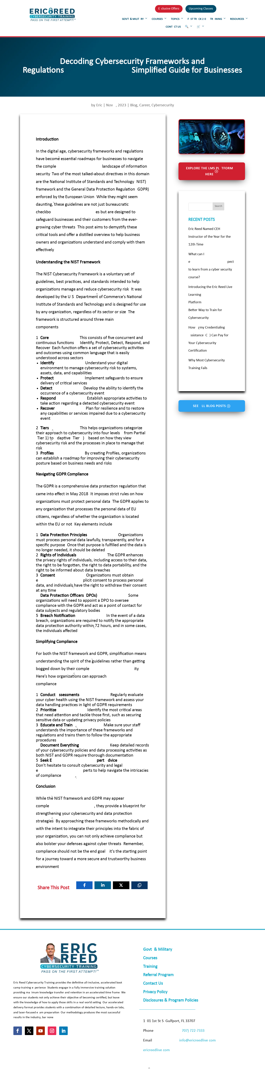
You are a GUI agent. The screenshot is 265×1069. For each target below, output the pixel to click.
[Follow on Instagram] (52, 1031)
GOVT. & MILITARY (133, 19)
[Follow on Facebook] (17, 1031)
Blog (133, 105)
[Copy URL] (139, 885)
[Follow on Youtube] (40, 1031)
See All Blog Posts (209, 406)
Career (144, 105)
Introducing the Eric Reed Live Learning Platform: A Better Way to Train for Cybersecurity (210, 302)
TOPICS (175, 19)
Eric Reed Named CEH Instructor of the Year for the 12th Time (209, 236)
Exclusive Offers (168, 8)
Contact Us (153, 983)
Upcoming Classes (201, 8)
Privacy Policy (155, 992)
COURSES (157, 19)
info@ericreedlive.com (197, 1040)
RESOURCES (237, 19)
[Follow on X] (29, 1031)
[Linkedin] (102, 885)
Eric (99, 105)
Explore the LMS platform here (209, 171)
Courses (150, 958)
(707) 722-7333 (192, 1031)
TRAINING (216, 19)
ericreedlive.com (156, 1050)
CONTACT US (173, 26)
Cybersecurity (163, 105)
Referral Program (158, 975)
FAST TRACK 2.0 (197, 19)
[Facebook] (84, 885)
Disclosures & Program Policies (170, 1000)
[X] (121, 885)
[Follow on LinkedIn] (63, 1031)
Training (150, 966)
